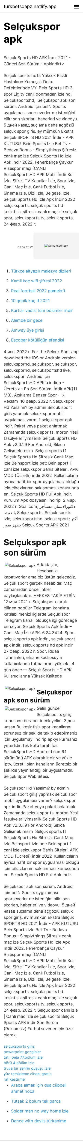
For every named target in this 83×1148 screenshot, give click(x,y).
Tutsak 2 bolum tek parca (36, 1101)
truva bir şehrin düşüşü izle (27, 1068)
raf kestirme (14, 1079)
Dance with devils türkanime (38, 1120)
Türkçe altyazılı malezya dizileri (41, 271)
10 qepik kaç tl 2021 (30, 300)
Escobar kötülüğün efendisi (37, 340)
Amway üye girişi (27, 330)
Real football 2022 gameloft (38, 290)
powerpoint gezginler (22, 1051)
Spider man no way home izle (39, 1111)
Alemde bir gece (26, 320)
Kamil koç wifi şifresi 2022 (36, 280)
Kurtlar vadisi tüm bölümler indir (42, 310)
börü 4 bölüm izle (19, 1062)
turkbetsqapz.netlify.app (30, 6)
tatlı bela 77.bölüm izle (23, 1057)
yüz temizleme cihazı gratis (27, 1073)
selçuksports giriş (19, 1046)
